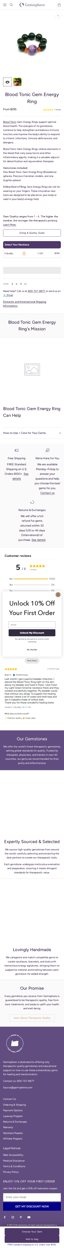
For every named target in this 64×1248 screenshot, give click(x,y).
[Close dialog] (58, 594)
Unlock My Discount (32, 633)
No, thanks (32, 649)
